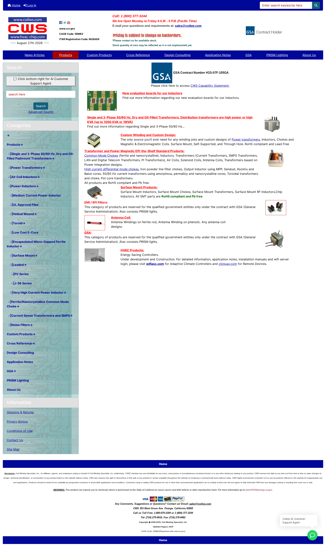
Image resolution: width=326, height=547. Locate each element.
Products (65, 55)
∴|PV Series (18, 274)
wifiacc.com (155, 264)
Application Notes (218, 55)
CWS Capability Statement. (210, 85)
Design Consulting (178, 55)
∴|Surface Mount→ (22, 255)
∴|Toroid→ (16, 223)
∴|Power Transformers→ (26, 167)
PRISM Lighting (277, 55)
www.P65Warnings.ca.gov (258, 490)
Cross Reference (138, 55)
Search (41, 106)
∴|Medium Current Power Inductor (34, 195)
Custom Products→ (21, 334)
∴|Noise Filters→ (20, 325)
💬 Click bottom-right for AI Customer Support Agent (40, 81)
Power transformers (246, 139)
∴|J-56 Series (19, 283)
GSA (248, 55)
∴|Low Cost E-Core (22, 232)
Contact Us (15, 440)
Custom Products (99, 55)
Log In (31, 5)
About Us (309, 55)
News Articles (35, 55)
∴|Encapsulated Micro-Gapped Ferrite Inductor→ (36, 244)
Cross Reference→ (21, 343)
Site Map (13, 449)
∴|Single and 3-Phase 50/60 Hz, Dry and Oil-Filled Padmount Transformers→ (40, 156)
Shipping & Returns (20, 412)
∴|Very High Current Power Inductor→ (36, 292)
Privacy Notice (17, 421)
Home (15, 5)
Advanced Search (40, 112)
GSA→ (11, 371)
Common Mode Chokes (101, 155)
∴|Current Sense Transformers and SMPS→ (40, 315)
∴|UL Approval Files (22, 205)
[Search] (316, 5)
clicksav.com (228, 264)
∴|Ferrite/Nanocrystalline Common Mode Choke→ (38, 304)
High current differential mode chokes (111, 169)
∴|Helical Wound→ (22, 214)
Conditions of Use (20, 431)
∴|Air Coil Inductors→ (23, 177)
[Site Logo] (30, 28)
